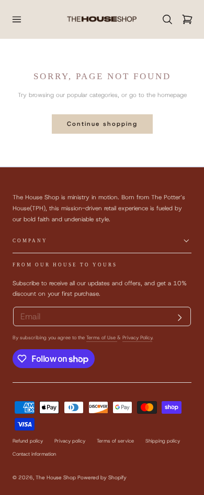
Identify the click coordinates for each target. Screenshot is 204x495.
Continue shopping (102, 124)
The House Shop (56, 477)
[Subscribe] (179, 317)
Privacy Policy (137, 338)
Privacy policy (69, 441)
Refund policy (28, 441)
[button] (16, 19)
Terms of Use (101, 338)
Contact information (34, 454)
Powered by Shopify (102, 477)
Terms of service (115, 441)
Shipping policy (162, 441)
